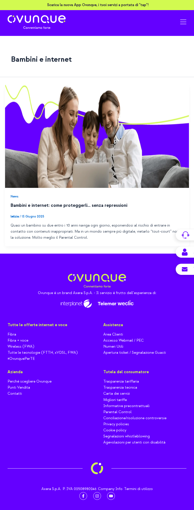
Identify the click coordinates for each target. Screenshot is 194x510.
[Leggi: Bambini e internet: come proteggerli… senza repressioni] (97, 136)
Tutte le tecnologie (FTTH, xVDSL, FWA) (43, 352)
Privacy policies (116, 424)
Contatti (15, 393)
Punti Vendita (19, 387)
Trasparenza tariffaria (121, 381)
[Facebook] (83, 496)
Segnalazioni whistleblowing (126, 436)
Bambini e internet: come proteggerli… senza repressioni (69, 205)
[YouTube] (111, 496)
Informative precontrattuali (126, 406)
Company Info (110, 488)
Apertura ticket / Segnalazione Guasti (134, 352)
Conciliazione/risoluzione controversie (134, 418)
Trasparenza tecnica (120, 387)
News (14, 196)
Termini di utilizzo (138, 488)
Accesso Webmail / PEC (123, 340)
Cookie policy (114, 430)
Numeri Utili (113, 346)
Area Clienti (113, 334)
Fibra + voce (18, 340)
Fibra (12, 334)
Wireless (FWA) (21, 346)
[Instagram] (97, 496)
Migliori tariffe (115, 399)
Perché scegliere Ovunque (30, 381)
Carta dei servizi (116, 393)
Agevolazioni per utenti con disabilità (134, 442)
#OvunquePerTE (21, 358)
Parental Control (117, 412)
